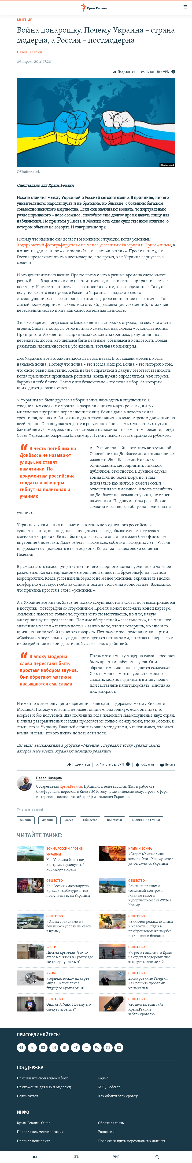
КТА (76, 1157)
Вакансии (106, 1132)
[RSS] (97, 1047)
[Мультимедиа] (35, 1157)
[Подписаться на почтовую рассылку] (118, 1047)
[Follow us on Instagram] (53, 1047)
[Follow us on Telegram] (75, 1047)
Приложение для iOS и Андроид (44, 1087)
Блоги (51, 947)
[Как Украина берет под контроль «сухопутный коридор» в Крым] (30, 853)
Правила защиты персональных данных (131, 1141)
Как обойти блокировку (118, 1096)
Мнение (24, 20)
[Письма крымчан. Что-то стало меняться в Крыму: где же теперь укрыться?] (30, 951)
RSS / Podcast (109, 1087)
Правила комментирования (40, 1132)
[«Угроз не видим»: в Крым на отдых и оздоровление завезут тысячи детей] (112, 951)
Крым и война (140, 849)
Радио (103, 1078)
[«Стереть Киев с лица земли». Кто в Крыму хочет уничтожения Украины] (112, 853)
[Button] (124, 72)
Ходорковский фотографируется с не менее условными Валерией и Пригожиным (94, 245)
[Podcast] (107, 1047)
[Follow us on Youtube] (43, 1047)
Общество (54, 881)
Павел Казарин (29, 52)
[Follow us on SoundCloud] (86, 1047)
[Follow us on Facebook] (21, 1047)
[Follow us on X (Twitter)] (32, 1047)
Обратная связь (111, 1123)
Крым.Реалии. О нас (33, 1123)
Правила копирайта (33, 1141)
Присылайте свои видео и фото (42, 1078)
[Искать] (157, 1157)
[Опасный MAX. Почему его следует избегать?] (30, 1003)
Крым (51, 973)
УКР (116, 1157)
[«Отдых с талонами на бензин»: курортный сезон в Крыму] (30, 921)
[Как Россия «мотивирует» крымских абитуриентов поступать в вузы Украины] (30, 885)
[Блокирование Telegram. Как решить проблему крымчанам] (112, 977)
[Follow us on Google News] (64, 1047)
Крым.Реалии (70, 787)
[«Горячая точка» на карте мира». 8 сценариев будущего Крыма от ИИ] (30, 977)
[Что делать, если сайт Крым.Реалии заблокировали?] (112, 1003)
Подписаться (27, 1096)
